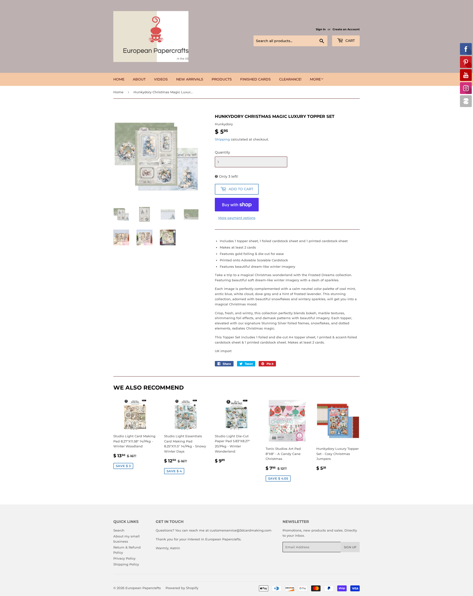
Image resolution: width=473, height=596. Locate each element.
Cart (349, 40)
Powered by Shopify (182, 588)
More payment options (236, 218)
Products (222, 79)
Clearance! (290, 79)
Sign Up (350, 547)
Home (118, 79)
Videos (161, 79)
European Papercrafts (143, 588)
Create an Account (346, 29)
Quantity (222, 152)
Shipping (222, 139)
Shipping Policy (126, 564)
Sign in (321, 29)
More (315, 79)
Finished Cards (255, 79)
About (139, 79)
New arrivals (189, 79)
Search (118, 530)
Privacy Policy (124, 558)
